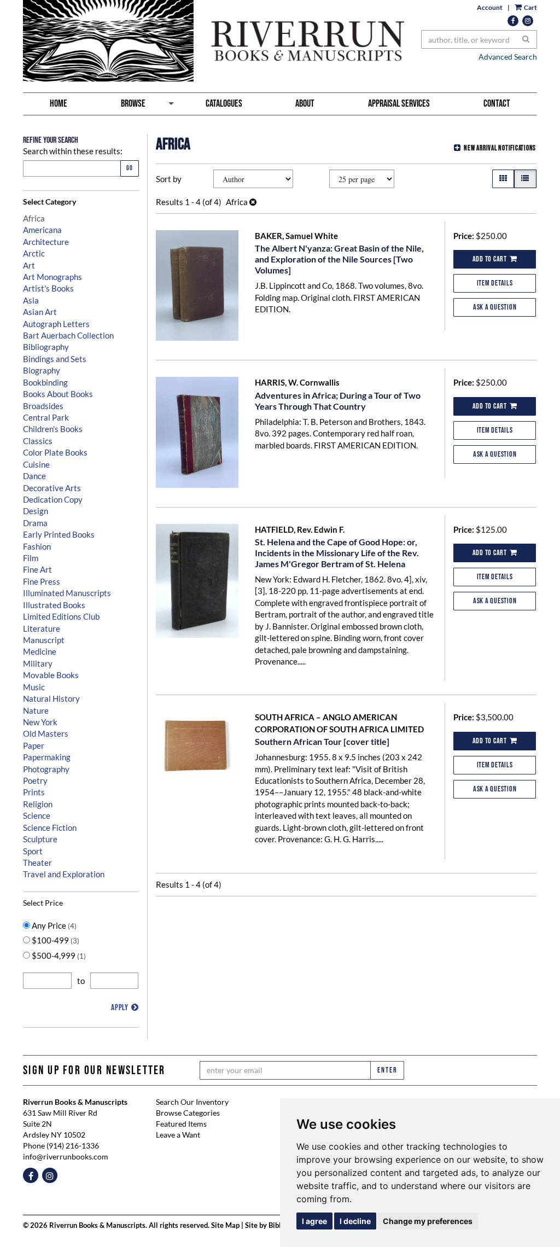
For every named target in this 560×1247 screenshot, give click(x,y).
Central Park (46, 417)
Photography (46, 769)
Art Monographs (52, 277)
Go (129, 168)
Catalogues (224, 103)
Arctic (34, 253)
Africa (34, 218)
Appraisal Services (399, 103)
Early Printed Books (59, 534)
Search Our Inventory (192, 1101)
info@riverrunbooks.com (65, 1156)
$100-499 (54, 940)
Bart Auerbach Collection (68, 335)
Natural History (51, 698)
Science (36, 815)
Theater (37, 862)
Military (37, 663)
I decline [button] (355, 1221)
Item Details (495, 283)
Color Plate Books (55, 452)
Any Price (53, 925)
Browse (133, 103)
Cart (530, 7)
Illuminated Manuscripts (67, 593)
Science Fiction (50, 827)
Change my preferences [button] (427, 1221)
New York (40, 722)
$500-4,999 (58, 955)
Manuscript (44, 640)
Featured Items (181, 1123)
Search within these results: (72, 151)
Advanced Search (508, 56)
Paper (33, 745)
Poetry (35, 780)
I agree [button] (314, 1221)
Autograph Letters (56, 324)
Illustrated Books (54, 605)
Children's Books (53, 429)
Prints (34, 792)
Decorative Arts (52, 488)
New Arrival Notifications (499, 148)
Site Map (225, 1225)
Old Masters (45, 733)
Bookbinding (45, 382)
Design (35, 511)
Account (490, 7)
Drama (35, 523)
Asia (31, 300)
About (304, 103)
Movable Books (51, 675)
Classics (37, 441)
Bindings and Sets (54, 359)
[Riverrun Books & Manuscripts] (214, 40)
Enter (387, 1070)
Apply (120, 1008)
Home (58, 103)
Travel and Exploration (63, 874)
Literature (41, 628)
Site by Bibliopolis (273, 1225)
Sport (33, 851)
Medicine (39, 651)
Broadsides (43, 406)
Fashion (37, 546)
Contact (496, 103)
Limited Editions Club (61, 616)
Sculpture (40, 839)
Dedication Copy (53, 499)
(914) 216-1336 (72, 1145)
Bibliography (46, 347)
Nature (36, 710)
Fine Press (41, 581)
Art (29, 265)
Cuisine (36, 464)
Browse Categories (188, 1112)
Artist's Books (48, 288)
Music (34, 687)
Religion (37, 804)
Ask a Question (495, 307)
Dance (34, 476)
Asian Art (40, 312)
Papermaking (47, 757)
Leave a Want (178, 1134)
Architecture (46, 242)
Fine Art (37, 569)
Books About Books (58, 394)
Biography (41, 370)
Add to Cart (489, 259)
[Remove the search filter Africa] (252, 202)
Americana (42, 230)
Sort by (169, 179)
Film (30, 558)
